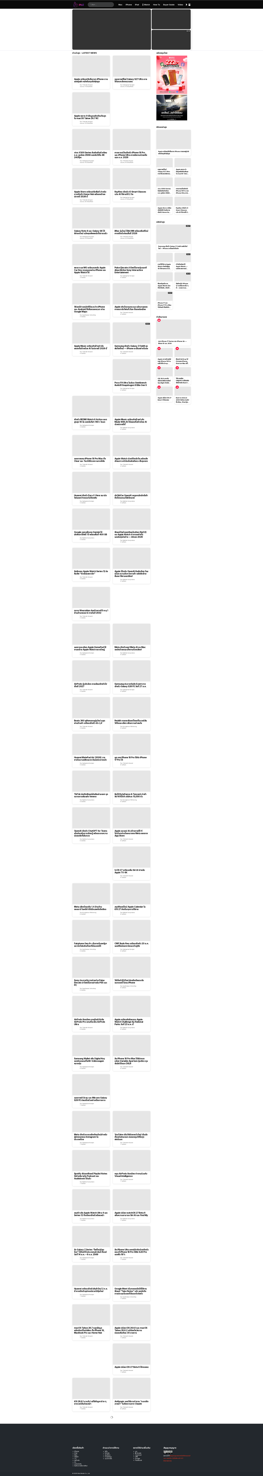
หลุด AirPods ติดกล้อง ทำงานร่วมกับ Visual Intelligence (131, 1174)
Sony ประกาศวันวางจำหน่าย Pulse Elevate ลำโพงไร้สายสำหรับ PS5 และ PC (90, 982)
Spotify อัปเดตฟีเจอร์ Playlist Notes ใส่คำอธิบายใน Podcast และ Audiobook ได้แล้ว (90, 1176)
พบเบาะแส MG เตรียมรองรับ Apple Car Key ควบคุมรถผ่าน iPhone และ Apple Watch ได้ (90, 270)
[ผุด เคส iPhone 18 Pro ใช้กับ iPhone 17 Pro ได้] (131, 744)
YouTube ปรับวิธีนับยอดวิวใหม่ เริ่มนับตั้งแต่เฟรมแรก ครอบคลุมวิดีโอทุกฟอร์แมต (131, 1137)
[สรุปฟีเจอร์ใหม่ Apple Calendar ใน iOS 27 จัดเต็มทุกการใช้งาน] (131, 893)
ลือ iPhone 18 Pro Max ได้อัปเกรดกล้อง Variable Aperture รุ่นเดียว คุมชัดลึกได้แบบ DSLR (131, 1061)
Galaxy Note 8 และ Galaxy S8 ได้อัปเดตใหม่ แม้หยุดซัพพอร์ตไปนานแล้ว (90, 232)
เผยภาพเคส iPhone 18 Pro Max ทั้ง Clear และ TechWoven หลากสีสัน (90, 459)
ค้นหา (91, 4)
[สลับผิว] (186, 4)
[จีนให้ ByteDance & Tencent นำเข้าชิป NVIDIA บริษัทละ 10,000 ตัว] (131, 781)
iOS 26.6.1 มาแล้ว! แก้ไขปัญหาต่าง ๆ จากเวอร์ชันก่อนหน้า (90, 1402)
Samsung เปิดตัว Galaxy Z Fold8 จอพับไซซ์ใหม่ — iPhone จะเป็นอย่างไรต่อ (131, 347)
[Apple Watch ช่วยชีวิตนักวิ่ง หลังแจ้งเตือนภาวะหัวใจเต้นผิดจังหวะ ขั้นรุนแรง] (131, 445)
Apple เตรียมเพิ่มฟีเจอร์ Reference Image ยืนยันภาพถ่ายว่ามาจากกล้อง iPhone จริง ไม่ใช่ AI (131, 1440)
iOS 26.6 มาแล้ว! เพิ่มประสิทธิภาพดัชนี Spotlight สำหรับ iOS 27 (164, 381)
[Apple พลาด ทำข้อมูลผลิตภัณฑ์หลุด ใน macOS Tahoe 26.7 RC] (91, 102)
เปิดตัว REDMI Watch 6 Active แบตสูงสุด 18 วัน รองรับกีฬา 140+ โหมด (90, 420)
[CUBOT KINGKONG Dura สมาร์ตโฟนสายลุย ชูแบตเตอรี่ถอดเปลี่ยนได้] (131, 1464)
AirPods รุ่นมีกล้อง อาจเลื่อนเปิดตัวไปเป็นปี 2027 (90, 685)
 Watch (146, 5)
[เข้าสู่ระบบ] (189, 5)
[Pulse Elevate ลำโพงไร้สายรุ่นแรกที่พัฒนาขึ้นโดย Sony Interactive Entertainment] (131, 254)
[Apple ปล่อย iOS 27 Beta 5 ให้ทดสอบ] (164, 391)
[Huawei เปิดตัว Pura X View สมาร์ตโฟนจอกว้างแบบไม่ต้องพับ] (91, 482)
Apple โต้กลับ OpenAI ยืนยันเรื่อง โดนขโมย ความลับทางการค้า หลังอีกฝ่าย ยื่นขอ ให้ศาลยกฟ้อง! (131, 573)
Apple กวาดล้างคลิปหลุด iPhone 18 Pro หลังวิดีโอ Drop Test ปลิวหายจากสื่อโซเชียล (164, 361)
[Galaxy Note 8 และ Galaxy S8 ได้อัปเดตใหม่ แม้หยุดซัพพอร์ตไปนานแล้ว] (91, 217)
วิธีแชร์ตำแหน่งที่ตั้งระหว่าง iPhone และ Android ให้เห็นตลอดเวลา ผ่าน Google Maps (89, 309)
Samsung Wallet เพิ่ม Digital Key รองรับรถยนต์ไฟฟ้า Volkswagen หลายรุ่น (89, 1061)
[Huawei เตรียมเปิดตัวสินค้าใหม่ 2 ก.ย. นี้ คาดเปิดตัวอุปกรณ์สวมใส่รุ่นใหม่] (91, 1275)
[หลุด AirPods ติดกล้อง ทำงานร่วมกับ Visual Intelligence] (131, 1160)
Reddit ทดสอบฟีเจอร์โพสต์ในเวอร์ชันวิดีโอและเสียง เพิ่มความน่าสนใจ (131, 721)
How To (156, 5)
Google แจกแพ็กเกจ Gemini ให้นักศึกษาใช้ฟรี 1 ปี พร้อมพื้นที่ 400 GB (90, 533)
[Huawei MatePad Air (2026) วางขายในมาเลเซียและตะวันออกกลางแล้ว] (91, 744)
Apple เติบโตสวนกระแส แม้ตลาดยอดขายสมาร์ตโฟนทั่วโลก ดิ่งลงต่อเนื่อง (131, 308)
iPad (137, 5)
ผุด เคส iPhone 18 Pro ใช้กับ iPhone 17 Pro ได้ (131, 758)
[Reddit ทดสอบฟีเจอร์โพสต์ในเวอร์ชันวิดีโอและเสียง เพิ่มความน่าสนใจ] (131, 707)
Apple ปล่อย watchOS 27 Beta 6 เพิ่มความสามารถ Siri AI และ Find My (131, 1214)
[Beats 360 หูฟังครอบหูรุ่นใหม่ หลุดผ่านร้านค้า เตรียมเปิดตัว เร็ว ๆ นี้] (91, 707)
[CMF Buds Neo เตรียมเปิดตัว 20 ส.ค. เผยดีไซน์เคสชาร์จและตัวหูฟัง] (131, 930)
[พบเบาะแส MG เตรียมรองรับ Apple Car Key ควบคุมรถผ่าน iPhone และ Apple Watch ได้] (91, 254)
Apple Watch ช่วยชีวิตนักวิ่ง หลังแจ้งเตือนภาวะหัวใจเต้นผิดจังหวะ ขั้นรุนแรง (131, 459)
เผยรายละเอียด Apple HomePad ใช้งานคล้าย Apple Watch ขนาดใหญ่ (90, 648)
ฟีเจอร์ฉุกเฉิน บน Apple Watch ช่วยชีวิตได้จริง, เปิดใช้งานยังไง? (164, 286)
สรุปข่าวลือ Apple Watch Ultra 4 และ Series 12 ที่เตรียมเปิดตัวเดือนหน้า (91, 1214)
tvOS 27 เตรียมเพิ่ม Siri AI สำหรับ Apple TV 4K (130, 871)
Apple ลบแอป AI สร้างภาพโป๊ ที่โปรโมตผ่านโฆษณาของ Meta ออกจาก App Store (131, 833)
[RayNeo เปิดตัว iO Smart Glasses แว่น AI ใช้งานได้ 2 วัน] (131, 178)
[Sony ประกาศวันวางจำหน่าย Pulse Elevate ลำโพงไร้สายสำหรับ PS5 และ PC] (91, 967)
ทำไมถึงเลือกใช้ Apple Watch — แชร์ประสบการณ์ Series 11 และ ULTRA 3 (181, 266)
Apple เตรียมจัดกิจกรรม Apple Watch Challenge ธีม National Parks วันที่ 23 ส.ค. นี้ (129, 1022)
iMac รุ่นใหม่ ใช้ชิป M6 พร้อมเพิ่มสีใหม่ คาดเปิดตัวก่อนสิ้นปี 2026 (131, 232)
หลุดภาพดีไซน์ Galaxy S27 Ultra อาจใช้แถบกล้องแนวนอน (131, 80)
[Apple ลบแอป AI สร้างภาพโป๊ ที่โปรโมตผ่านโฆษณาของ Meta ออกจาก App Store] (131, 817)
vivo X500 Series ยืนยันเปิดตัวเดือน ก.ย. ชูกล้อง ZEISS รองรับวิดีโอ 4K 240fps (90, 155)
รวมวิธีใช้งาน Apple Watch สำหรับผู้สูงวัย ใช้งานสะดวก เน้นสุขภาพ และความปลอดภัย (164, 266)
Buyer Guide (168, 5)
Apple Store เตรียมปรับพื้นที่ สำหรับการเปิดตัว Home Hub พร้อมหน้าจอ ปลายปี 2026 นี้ (90, 194)
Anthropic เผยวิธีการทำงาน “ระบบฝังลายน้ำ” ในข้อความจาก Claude (131, 1402)
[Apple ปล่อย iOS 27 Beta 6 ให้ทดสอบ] (131, 1354)
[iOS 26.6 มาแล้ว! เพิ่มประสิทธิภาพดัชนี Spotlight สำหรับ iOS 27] (164, 371)
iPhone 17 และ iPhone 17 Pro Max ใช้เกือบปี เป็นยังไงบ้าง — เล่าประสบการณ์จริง (164, 305)
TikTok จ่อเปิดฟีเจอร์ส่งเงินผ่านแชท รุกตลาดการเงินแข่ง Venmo (91, 795)
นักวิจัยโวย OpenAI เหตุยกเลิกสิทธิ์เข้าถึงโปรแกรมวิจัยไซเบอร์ (131, 496)
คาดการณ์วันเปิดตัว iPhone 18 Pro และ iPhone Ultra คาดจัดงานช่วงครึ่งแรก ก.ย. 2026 (131, 155)
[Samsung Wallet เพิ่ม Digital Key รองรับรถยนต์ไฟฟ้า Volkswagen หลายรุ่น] (91, 1045)
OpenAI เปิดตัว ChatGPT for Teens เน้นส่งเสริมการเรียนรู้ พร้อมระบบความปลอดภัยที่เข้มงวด (91, 833)
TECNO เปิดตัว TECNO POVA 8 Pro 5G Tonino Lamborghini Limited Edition (90, 1440)
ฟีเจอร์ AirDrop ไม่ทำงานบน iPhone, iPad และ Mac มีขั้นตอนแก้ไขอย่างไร (182, 361)
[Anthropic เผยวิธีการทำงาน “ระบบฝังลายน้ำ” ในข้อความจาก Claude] (131, 1388)
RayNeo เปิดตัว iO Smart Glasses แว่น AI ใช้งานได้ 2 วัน (130, 193)
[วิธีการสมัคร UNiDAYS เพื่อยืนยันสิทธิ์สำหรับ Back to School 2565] (183, 371)
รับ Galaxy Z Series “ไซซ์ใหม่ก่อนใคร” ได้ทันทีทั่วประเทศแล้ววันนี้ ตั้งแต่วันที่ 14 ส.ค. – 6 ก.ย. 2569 (90, 1252)
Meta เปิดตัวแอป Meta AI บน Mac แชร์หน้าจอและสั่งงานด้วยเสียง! (130, 648)
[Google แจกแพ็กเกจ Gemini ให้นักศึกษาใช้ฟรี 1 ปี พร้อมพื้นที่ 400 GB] (91, 519)
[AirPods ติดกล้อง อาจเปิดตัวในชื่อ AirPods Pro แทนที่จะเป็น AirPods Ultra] (91, 1006)
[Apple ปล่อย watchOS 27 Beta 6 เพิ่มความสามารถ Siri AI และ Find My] (131, 1199)
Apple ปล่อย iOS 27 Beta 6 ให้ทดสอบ (132, 1367)
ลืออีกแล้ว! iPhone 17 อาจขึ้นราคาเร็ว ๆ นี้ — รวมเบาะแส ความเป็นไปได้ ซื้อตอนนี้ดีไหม (182, 286)
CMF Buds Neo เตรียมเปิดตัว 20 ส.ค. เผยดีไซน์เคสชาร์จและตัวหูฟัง (132, 944)
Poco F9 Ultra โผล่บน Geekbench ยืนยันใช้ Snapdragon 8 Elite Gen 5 (131, 384)
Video (180, 5)
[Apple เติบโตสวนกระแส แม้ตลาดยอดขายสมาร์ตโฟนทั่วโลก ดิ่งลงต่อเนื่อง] (131, 293)
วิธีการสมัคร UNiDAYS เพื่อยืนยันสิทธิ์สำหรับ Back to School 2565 (182, 380)
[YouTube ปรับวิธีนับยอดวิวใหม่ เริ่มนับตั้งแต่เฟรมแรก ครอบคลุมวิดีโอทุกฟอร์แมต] (131, 1121)
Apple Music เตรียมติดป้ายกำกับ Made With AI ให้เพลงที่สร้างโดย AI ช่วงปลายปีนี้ (131, 422)
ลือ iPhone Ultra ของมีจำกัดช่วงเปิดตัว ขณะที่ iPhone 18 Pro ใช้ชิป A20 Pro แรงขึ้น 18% (132, 1252)
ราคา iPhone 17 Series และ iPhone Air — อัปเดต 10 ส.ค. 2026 (172, 342)
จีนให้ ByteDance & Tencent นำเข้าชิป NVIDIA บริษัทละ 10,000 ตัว (130, 795)
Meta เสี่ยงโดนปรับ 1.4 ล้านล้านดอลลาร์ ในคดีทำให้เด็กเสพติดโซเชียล (90, 908)
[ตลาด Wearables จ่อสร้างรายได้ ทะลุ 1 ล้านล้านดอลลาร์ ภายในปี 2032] (91, 597)
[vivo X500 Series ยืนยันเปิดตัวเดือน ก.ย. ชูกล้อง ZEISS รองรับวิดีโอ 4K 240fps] (91, 139)
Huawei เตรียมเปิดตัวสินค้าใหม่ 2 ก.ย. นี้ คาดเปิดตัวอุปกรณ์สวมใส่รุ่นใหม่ (91, 1290)
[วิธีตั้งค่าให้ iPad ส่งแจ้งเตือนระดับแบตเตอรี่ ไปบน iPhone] (131, 967)
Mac (120, 5)
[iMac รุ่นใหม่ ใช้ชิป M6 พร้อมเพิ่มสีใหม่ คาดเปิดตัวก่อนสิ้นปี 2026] (131, 217)
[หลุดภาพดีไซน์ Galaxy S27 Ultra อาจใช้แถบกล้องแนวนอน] (131, 66)
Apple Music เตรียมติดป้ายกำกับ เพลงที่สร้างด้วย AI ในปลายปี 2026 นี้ (90, 347)
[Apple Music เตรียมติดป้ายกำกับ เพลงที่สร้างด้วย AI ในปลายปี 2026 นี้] (91, 333)
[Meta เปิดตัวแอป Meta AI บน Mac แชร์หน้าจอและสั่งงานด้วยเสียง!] (131, 634)
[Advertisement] (131, 106)
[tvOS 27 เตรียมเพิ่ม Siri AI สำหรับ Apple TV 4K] (131, 857)
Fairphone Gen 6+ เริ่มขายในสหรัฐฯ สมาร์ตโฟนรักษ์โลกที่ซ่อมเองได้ (90, 944)
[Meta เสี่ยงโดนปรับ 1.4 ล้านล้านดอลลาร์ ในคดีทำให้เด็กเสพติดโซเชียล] (91, 893)
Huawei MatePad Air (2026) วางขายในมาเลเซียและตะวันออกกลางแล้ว (90, 758)
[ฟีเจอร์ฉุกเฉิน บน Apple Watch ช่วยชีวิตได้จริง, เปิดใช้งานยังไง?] (164, 276)
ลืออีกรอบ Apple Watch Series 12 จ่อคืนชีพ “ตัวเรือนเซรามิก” (91, 572)
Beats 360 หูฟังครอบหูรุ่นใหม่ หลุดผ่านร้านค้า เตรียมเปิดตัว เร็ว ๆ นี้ (89, 721)
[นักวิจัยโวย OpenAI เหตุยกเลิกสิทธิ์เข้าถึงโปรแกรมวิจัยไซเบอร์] (131, 482)
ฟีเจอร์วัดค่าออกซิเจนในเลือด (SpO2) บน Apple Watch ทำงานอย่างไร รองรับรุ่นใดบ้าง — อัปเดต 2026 (130, 534)
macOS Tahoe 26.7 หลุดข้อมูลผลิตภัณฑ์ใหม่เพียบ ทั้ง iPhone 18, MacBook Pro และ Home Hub (89, 1330)
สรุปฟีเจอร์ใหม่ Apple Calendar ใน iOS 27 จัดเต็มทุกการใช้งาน (130, 908)
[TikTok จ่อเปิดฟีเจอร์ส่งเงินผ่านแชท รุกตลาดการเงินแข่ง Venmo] (91, 781)
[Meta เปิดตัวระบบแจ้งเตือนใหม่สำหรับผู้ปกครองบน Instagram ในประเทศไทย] (91, 1121)
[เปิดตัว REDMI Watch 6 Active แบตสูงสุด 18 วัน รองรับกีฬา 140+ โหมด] (91, 406)
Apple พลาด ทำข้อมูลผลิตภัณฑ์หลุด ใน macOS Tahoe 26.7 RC (90, 117)
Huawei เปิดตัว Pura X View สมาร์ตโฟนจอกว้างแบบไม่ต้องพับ (90, 496)
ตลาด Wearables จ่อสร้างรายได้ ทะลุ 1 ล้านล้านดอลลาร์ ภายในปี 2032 (91, 611)
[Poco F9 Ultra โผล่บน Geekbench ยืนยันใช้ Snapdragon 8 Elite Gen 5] (131, 369)
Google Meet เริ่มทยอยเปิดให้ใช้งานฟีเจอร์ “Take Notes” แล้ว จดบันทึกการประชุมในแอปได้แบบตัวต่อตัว (131, 1291)
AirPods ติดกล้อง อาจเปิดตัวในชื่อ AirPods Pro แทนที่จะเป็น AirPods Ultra (89, 1022)
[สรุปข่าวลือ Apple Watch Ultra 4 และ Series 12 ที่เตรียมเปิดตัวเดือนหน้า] (91, 1199)
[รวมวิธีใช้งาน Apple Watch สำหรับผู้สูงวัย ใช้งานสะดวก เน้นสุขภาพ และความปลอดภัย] (164, 257)
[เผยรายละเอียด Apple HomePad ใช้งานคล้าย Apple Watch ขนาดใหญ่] (91, 634)
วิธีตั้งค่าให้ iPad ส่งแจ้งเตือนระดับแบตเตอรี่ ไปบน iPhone (129, 981)
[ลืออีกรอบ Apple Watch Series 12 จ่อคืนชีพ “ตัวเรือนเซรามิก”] (91, 558)
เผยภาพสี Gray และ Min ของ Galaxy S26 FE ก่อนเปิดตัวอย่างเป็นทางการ (90, 1099)
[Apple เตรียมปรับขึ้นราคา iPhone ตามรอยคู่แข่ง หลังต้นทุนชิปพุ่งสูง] (91, 66)
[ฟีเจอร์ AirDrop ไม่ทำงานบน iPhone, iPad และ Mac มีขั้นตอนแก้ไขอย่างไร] (183, 352)
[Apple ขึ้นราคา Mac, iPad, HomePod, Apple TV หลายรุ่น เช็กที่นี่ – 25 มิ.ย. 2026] (171, 19)
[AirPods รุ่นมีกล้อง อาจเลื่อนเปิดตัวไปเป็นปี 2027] (91, 670)
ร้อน (159, 320)
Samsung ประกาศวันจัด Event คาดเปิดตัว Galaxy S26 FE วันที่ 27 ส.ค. (130, 685)
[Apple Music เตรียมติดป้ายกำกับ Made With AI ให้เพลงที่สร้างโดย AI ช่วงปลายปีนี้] (131, 406)
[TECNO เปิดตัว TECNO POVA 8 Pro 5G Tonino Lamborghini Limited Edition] (91, 1425)
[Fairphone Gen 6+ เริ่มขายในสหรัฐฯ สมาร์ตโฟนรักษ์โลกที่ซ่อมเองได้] (91, 930)
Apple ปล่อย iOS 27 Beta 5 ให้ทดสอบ (164, 399)
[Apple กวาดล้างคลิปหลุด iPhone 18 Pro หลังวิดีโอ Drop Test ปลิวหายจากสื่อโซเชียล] (164, 352)
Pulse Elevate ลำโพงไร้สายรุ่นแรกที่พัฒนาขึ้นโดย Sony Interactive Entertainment (131, 270)
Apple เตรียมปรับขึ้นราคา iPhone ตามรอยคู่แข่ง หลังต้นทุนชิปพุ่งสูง (91, 80)
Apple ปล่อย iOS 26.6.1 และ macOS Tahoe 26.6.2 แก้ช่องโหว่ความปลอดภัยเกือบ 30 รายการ (131, 1330)
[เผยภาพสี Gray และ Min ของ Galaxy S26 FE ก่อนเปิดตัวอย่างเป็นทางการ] (91, 1084)
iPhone (129, 5)
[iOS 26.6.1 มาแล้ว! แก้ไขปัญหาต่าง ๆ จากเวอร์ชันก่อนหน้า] (91, 1388)
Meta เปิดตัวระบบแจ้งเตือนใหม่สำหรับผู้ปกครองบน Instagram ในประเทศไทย (90, 1137)
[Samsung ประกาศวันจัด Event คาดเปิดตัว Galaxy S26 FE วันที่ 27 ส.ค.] (131, 670)
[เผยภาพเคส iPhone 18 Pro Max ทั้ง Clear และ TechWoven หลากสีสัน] (91, 445)
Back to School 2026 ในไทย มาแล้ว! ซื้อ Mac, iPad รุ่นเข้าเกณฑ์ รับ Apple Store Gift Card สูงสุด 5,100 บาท (182, 400)
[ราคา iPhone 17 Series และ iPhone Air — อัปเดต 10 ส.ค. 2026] (173, 329)
